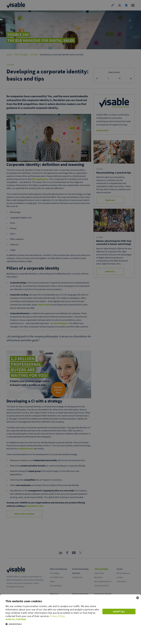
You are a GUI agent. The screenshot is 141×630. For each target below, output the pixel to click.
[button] (52, 619)
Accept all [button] (119, 611)
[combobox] (137, 597)
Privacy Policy (57, 616)
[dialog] (70, 612)
